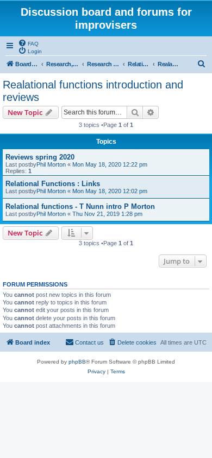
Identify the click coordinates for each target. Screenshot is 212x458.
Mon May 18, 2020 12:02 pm (109, 191)
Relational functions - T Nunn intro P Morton (80, 206)
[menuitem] (28, 43)
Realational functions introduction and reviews (93, 91)
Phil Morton (51, 164)
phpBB (77, 362)
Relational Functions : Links (52, 184)
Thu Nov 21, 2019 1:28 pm (107, 214)
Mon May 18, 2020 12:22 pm (109, 164)
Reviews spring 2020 (39, 157)
